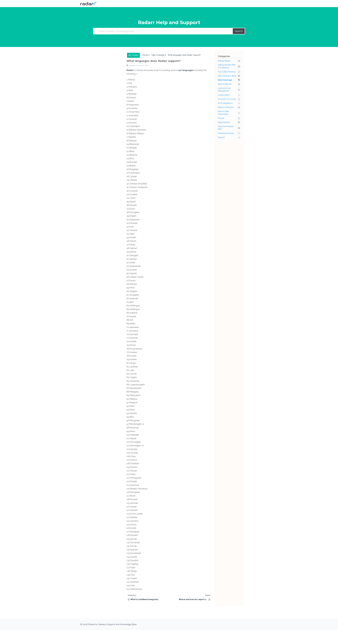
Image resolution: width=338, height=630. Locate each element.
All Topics (133, 55)
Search (239, 31)
